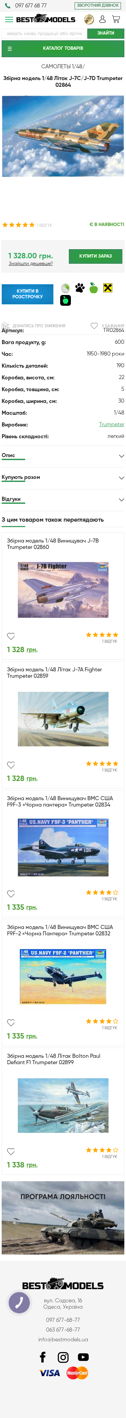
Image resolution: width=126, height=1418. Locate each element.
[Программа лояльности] (63, 1253)
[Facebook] (43, 1358)
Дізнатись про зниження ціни (39, 328)
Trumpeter (111, 424)
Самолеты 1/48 (61, 67)
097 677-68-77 (63, 1320)
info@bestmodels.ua (63, 1340)
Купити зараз (95, 256)
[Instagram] (63, 1358)
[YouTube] (83, 1358)
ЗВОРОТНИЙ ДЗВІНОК (98, 6)
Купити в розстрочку (27, 294)
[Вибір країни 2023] (89, 23)
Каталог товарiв (63, 48)
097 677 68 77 (31, 6)
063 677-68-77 (63, 1330)
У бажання (113, 326)
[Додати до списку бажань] (10, 636)
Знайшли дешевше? (31, 263)
